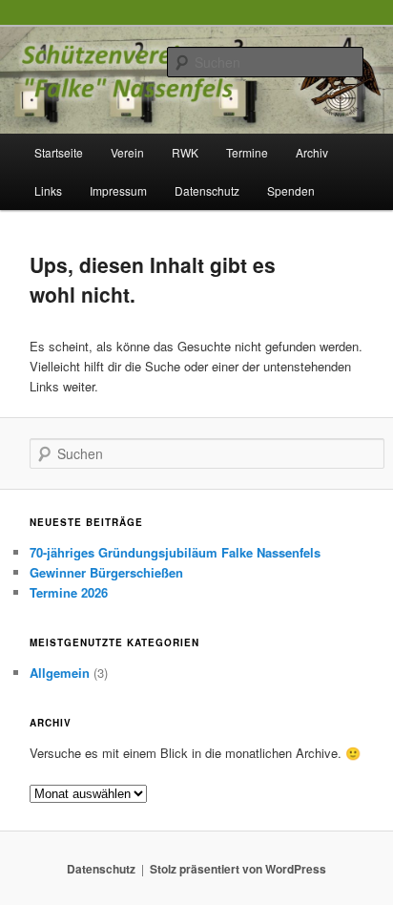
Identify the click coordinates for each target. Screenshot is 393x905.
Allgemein (60, 672)
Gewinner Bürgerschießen (106, 572)
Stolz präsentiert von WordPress (238, 868)
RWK (185, 152)
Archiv (312, 152)
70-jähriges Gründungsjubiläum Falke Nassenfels (175, 552)
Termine (247, 152)
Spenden (291, 190)
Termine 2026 (69, 592)
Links (48, 190)
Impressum (118, 190)
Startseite (58, 152)
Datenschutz (207, 190)
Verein (127, 152)
